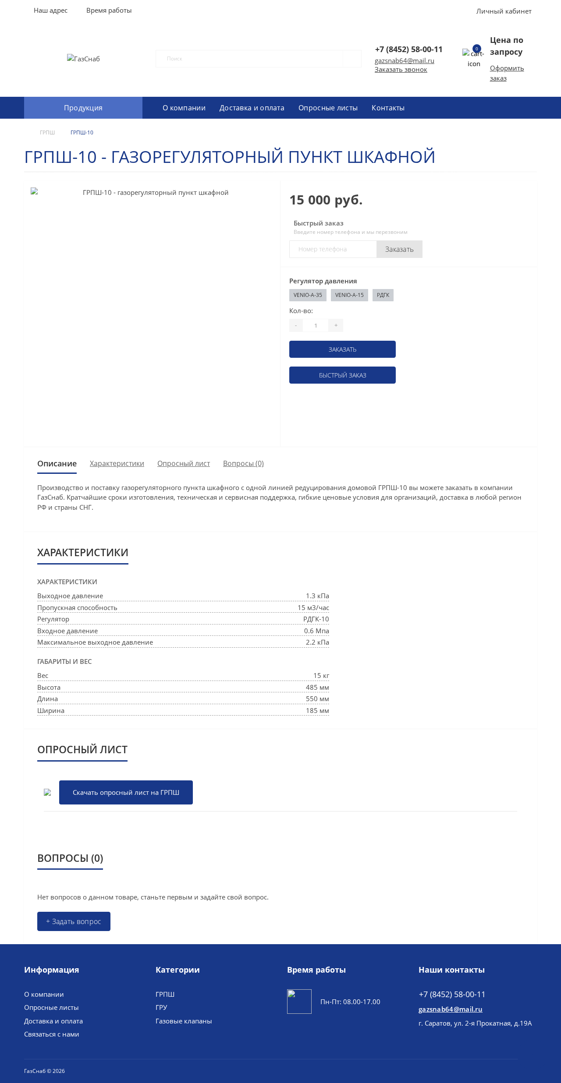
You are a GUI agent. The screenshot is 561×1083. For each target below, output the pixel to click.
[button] (109, 10)
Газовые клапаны (184, 1020)
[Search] (348, 58)
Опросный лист (183, 463)
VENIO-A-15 (349, 295)
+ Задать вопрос (74, 921)
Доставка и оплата (252, 108)
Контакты (388, 108)
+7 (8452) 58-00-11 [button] (452, 994)
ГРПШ (47, 132)
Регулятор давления (323, 280)
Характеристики (117, 463)
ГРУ (161, 1007)
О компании (184, 108)
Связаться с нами (51, 1034)
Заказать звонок (401, 69)
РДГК (383, 295)
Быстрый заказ (342, 375)
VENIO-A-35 (308, 295)
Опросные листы (328, 108)
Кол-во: (301, 310)
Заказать (399, 249)
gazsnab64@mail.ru (404, 60)
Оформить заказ (507, 72)
